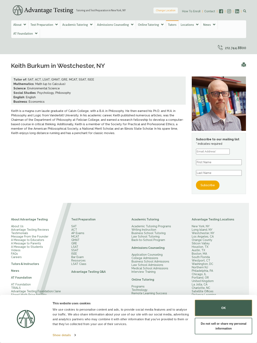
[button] (244, 11)
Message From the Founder (29, 236)
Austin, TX (198, 250)
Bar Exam (77, 257)
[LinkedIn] (239, 11)
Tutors (172, 24)
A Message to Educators (27, 240)
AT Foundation (21, 277)
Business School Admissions (150, 261)
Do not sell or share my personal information (223, 326)
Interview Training (144, 271)
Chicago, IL (199, 274)
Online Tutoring (143, 279)
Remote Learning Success (149, 293)
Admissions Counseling (148, 247)
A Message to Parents (26, 243)
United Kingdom (203, 281)
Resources (78, 260)
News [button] (207, 24)
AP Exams (77, 233)
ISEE (74, 253)
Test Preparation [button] (42, 24)
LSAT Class (78, 264)
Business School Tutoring (149, 233)
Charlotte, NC (201, 287)
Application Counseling (147, 254)
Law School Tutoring (146, 236)
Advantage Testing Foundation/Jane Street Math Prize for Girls (36, 293)
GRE (74, 243)
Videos (15, 250)
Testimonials (19, 233)
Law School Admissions (147, 265)
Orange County (202, 240)
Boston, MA (199, 253)
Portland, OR (200, 277)
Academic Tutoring (145, 219)
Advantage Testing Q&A (88, 271)
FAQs (14, 253)
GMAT (75, 240)
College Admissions (145, 258)
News (15, 270)
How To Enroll (191, 11)
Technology (140, 289)
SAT (74, 226)
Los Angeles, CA (203, 236)
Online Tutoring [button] (149, 24)
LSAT (74, 246)
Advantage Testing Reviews (30, 229)
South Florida (201, 257)
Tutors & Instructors (25, 264)
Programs (138, 286)
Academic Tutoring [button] (75, 24)
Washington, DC (202, 264)
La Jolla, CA (199, 284)
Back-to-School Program (148, 240)
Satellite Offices (202, 291)
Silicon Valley (201, 243)
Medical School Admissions (150, 268)
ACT (74, 229)
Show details (62, 335)
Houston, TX (200, 246)
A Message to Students (27, 246)
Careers (16, 257)
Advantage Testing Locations (213, 219)
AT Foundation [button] (23, 33)
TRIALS (16, 287)
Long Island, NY (202, 229)
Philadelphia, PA (202, 270)
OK (223, 308)
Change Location (165, 10)
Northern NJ (200, 267)
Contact (209, 11)
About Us (17, 226)
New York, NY (201, 226)
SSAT (75, 250)
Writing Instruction (144, 229)
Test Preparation (83, 219)
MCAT (75, 236)
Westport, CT (201, 260)
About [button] (17, 24)
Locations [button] (188, 24)
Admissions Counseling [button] (113, 24)
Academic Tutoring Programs (151, 226)
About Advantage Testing (29, 219)
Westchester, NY (203, 233)
